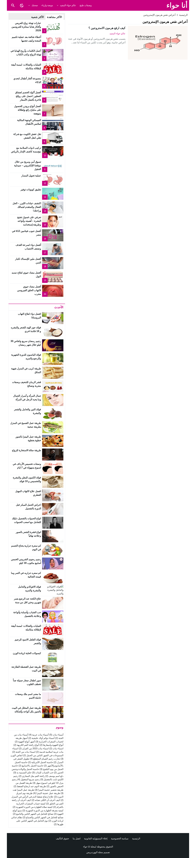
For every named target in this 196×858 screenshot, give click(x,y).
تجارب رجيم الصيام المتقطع (45, 758)
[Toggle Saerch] (12, 5)
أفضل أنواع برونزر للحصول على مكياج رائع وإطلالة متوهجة (27, 110)
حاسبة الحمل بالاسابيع (31, 765)
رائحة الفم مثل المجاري (32, 776)
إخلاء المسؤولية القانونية (95, 838)
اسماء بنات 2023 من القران (34, 748)
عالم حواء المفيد (68, 5)
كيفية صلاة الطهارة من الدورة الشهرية (33, 807)
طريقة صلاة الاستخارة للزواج (26, 450)
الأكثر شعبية (37, 17)
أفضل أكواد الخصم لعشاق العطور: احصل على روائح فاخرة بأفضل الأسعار (28, 96)
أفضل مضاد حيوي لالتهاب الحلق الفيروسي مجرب (29, 290)
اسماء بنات (56, 748)
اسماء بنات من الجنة (23, 752)
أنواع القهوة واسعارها (51, 745)
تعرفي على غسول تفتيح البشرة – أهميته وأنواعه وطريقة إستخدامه (29, 221)
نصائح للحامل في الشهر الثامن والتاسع (33, 814)
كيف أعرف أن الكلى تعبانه (46, 800)
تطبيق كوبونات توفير (31, 189)
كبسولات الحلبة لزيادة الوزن (27, 653)
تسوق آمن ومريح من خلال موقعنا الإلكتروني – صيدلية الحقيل (27, 165)
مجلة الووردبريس (94, 852)
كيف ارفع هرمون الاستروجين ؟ (107, 28)
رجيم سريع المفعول (28, 779)
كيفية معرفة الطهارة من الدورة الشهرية (42, 810)
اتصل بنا (76, 838)
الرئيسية (136, 838)
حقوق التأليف (62, 838)
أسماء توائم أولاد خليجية (41, 738)
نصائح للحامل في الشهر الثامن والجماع (43, 817)
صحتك (35, 5)
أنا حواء (177, 5)
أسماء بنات (56, 734)
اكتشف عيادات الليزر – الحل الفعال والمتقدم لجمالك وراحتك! (27, 207)
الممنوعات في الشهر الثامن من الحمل (43, 755)
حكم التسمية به (22, 772)
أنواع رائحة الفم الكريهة (26, 745)
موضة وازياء (47, 5)
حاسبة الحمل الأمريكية (40, 762)
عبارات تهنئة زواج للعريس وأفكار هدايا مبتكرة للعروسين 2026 (26, 27)
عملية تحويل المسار (31, 175)
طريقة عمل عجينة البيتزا (46, 793)
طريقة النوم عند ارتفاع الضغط (30, 786)
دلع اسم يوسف (54, 776)
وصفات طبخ (86, 5)
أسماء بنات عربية (39, 734)
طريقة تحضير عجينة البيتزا (49, 789)
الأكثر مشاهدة (54, 17)
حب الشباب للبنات (42, 772)
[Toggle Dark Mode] (21, 5)
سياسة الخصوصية (119, 838)
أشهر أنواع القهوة (25, 741)
